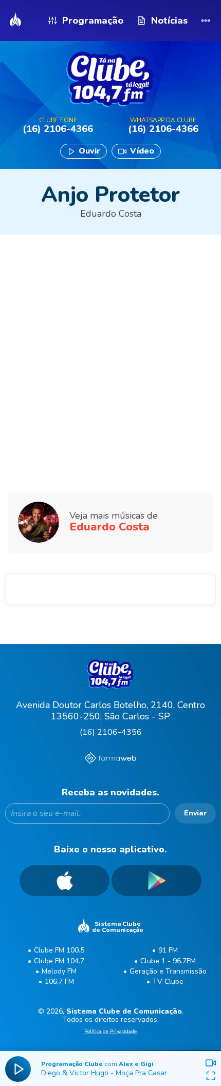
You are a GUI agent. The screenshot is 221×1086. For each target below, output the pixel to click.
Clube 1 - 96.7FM (168, 961)
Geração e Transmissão (168, 971)
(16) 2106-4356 (111, 732)
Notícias (169, 20)
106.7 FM (59, 981)
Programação (92, 20)
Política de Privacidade (110, 1032)
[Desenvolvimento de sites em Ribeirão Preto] (110, 759)
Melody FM (59, 971)
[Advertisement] (110, 332)
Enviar (195, 813)
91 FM (168, 950)
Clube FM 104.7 (59, 961)
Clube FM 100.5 (59, 950)
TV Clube (168, 981)
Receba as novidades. (110, 792)
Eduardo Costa (110, 213)
